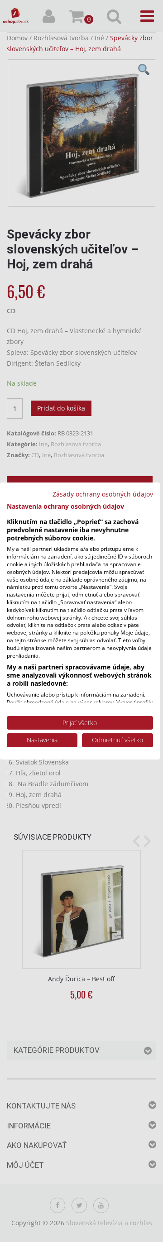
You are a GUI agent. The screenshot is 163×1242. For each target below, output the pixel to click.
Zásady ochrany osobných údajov (103, 494)
